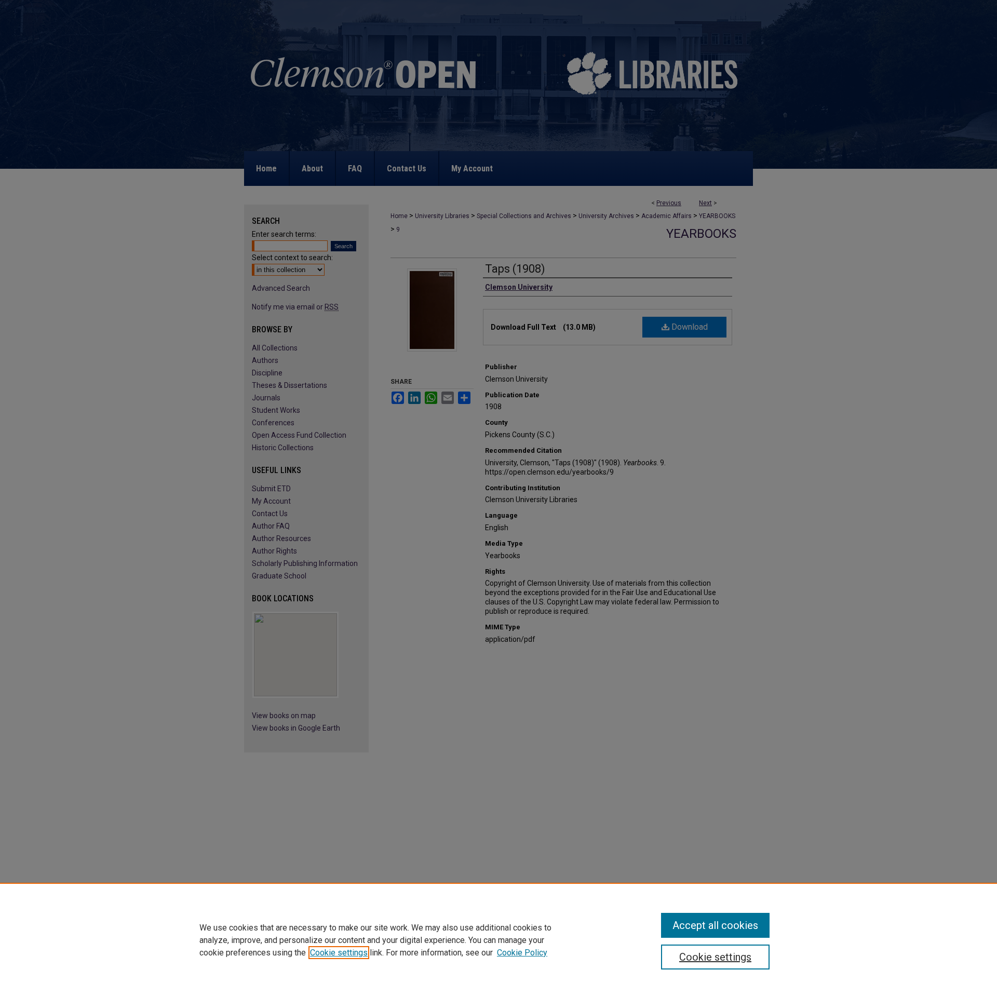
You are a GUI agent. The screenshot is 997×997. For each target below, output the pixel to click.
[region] (498, 940)
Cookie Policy (522, 953)
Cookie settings (339, 953)
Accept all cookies (715, 925)
